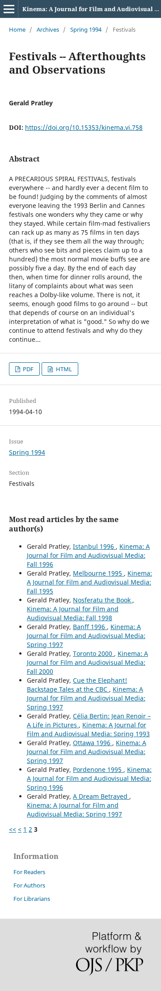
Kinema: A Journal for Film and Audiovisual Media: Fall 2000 (87, 662)
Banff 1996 (90, 626)
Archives (48, 29)
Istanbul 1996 (94, 546)
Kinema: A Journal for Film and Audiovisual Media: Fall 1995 (89, 582)
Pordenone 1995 (98, 769)
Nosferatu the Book (102, 600)
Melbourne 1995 (98, 573)
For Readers (29, 872)
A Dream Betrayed (101, 796)
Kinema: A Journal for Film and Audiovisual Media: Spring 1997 (86, 635)
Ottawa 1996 (92, 742)
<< (12, 829)
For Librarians (31, 899)
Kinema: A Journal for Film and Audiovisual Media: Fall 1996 (88, 555)
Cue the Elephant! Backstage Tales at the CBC (77, 684)
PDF (27, 369)
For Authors (29, 885)
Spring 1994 (86, 29)
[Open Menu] (9, 9)
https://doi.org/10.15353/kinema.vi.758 (84, 127)
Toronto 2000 (93, 653)
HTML (63, 369)
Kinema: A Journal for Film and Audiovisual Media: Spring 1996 (89, 778)
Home (17, 29)
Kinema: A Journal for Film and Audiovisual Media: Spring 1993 (88, 729)
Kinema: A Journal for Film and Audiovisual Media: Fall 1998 (73, 613)
